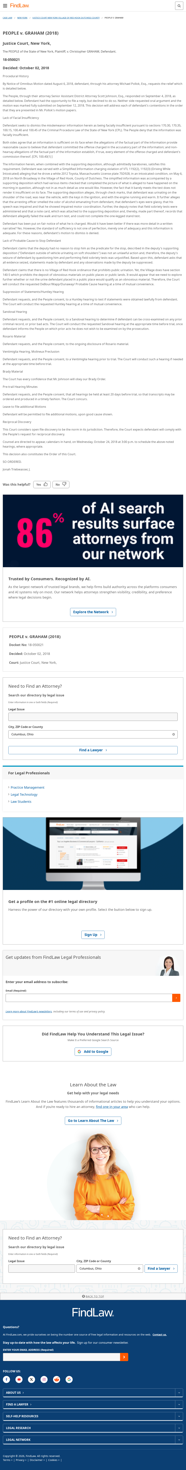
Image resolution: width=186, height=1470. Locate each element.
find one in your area (112, 1106)
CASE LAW (7, 17)
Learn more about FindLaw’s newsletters (29, 1011)
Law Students (21, 801)
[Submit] (176, 998)
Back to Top (95, 1296)
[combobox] (93, 717)
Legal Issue (16, 709)
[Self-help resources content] (179, 1416)
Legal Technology (24, 794)
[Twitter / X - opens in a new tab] (31, 1379)
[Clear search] (173, 734)
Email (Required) (16, 990)
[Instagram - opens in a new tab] (44, 1379)
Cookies (52, 1460)
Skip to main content (93, 4)
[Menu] (5, 5)
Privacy (20, 1460)
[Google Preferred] (69, 1379)
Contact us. (160, 1334)
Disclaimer (36, 1460)
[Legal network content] (179, 1440)
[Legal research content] (179, 1428)
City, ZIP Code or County (25, 727)
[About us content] (179, 1393)
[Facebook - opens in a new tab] (6, 1379)
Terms (6, 1460)
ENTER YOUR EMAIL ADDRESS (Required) (28, 1349)
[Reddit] (56, 1379)
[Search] (179, 6)
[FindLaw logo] (21, 5)
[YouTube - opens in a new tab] (19, 1379)
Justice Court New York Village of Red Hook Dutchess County (66, 17)
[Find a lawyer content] (179, 1404)
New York (22, 17)
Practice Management (28, 787)
